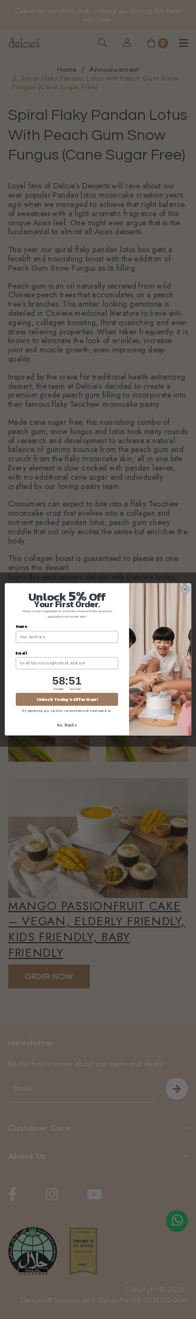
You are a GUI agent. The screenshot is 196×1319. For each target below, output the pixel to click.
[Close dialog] (185, 589)
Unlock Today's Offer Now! (66, 699)
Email (21, 653)
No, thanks (66, 725)
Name (21, 627)
